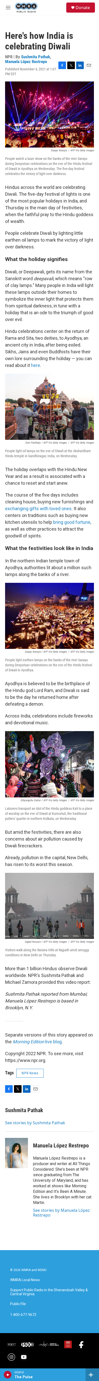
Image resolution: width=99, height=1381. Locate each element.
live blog (37, 1041)
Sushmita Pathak (35, 56)
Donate (83, 7)
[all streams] (92, 1374)
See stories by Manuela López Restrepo (61, 1212)
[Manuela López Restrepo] (16, 1153)
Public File (18, 1304)
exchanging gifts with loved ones (38, 508)
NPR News (30, 1073)
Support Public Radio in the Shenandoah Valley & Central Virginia (49, 1292)
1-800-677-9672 (23, 1315)
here (35, 365)
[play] (8, 1374)
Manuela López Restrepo (26, 61)
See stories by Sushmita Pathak (35, 1123)
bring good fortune (71, 522)
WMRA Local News (25, 1280)
